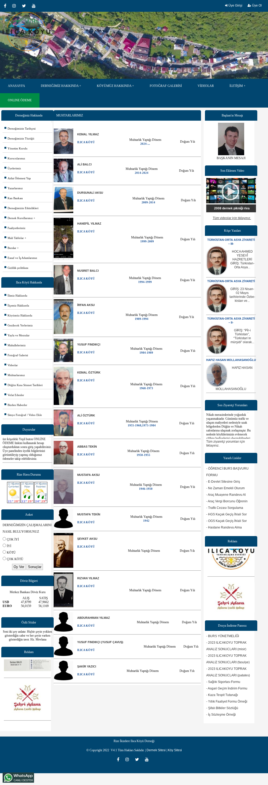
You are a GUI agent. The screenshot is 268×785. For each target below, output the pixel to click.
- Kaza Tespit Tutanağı (222, 695)
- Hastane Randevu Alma (224, 527)
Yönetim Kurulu (15, 148)
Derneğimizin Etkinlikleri (21, 208)
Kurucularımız (14, 158)
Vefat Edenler (14, 395)
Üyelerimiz (12, 168)
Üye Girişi (235, 5)
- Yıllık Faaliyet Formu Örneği (226, 701)
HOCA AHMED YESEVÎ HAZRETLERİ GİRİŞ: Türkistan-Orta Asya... (242, 259)
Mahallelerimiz (15, 345)
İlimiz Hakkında (15, 295)
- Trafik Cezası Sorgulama (224, 508)
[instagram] (16, 6)
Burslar (10, 247)
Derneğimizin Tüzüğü (19, 138)
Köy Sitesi (175, 750)
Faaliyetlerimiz (14, 228)
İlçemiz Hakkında (16, 305)
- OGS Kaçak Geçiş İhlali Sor (226, 521)
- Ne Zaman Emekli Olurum (225, 488)
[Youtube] (35, 6)
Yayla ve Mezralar (17, 335)
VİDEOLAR (206, 86)
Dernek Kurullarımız (18, 218)
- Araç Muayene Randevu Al (226, 495)
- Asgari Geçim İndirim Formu (226, 688)
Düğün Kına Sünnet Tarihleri (23, 385)
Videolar (11, 365)
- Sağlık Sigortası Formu (223, 682)
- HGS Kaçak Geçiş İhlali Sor (226, 514)
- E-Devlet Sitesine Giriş (223, 481)
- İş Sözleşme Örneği (221, 714)
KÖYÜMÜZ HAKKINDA (114, 86)
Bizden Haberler (15, 405)
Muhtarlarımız (14, 375)
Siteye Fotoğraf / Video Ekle (23, 414)
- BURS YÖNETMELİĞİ (222, 636)
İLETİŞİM (236, 86)
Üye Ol (256, 5)
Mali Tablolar (14, 238)
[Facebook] (7, 6)
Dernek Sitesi (156, 750)
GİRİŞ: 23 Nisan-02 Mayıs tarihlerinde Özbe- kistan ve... (242, 295)
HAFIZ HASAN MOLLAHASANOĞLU (231, 359)
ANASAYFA (16, 86)
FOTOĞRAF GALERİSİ (166, 86)
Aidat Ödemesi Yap (17, 178)
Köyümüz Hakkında (18, 315)
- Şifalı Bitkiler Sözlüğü (222, 708)
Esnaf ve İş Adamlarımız (20, 257)
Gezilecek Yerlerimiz (18, 325)
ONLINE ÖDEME (20, 100)
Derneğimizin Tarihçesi (20, 128)
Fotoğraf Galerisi (16, 355)
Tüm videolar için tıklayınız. (232, 218)
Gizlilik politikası (16, 267)
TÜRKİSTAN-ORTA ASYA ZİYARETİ (231, 281)
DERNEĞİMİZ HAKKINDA (60, 86)
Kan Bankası (13, 198)
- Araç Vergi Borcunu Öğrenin (227, 501)
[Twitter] (26, 6)
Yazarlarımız (13, 188)
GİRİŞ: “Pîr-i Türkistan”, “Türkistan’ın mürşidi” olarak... (242, 336)
